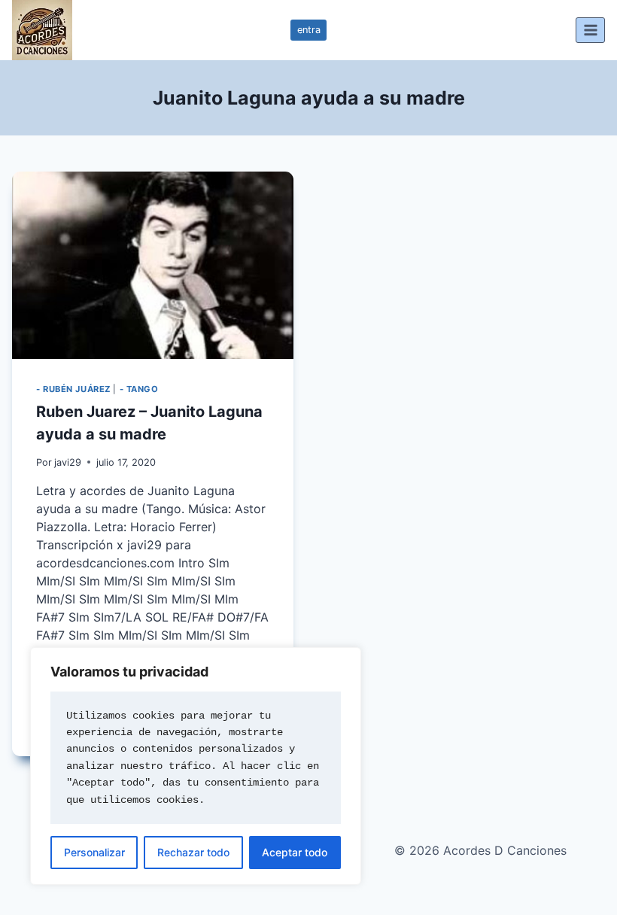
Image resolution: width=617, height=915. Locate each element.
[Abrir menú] (590, 29)
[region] (195, 766)
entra (309, 29)
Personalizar (94, 852)
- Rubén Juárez (73, 389)
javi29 (67, 462)
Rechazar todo (193, 852)
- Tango (139, 389)
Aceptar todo (294, 852)
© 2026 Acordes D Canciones (480, 850)
